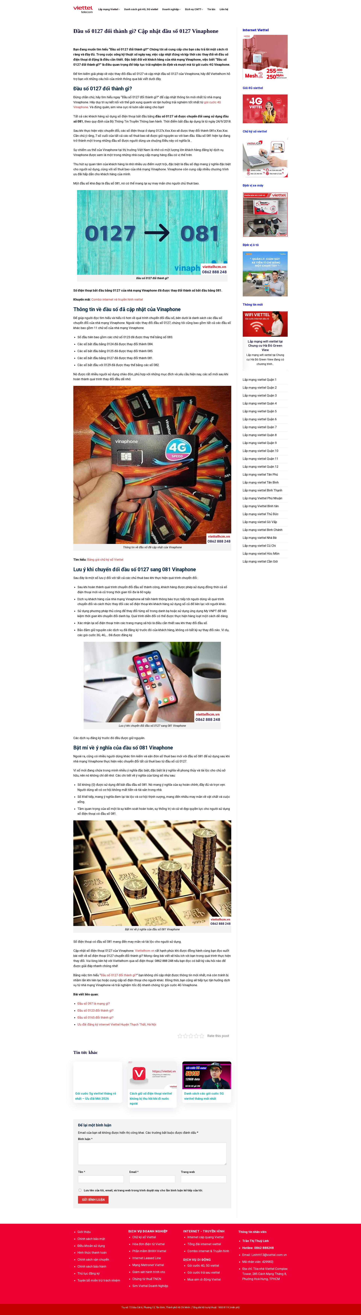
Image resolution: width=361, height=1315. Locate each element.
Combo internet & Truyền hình (208, 1251)
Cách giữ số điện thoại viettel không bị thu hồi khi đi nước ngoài (151, 1099)
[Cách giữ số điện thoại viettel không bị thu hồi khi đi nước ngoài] (152, 1075)
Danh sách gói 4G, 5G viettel (141, 9)
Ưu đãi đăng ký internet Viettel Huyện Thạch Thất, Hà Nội (116, 1024)
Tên (81, 1172)
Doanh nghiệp (170, 9)
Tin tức (211, 9)
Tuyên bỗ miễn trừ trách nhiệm (98, 1280)
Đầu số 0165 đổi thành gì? (95, 1017)
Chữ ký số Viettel (144, 1237)
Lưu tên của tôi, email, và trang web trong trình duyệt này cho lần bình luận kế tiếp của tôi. (143, 1190)
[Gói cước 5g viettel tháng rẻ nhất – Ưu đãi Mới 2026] (97, 1075)
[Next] (282, 341)
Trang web (188, 1172)
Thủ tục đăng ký (88, 1273)
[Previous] (248, 341)
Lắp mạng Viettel (108, 9)
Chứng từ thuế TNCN (146, 1279)
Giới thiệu (84, 1232)
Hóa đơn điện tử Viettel (148, 1244)
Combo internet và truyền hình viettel (117, 299)
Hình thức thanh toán (92, 1252)
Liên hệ (224, 9)
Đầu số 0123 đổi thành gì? (95, 1010)
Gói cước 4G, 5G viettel (203, 1265)
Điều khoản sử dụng (91, 1246)
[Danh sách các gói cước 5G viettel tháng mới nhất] (206, 1075)
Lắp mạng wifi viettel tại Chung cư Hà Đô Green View (265, 346)
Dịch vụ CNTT (193, 9)
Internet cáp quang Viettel (205, 1237)
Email (134, 1172)
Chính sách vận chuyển (93, 1259)
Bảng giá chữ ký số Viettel (105, 559)
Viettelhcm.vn (144, 951)
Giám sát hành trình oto (148, 1272)
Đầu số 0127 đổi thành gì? (119, 975)
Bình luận (85, 1139)
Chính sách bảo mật (91, 1239)
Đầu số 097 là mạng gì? (93, 1003)
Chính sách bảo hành (91, 1266)
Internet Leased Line (146, 1258)
